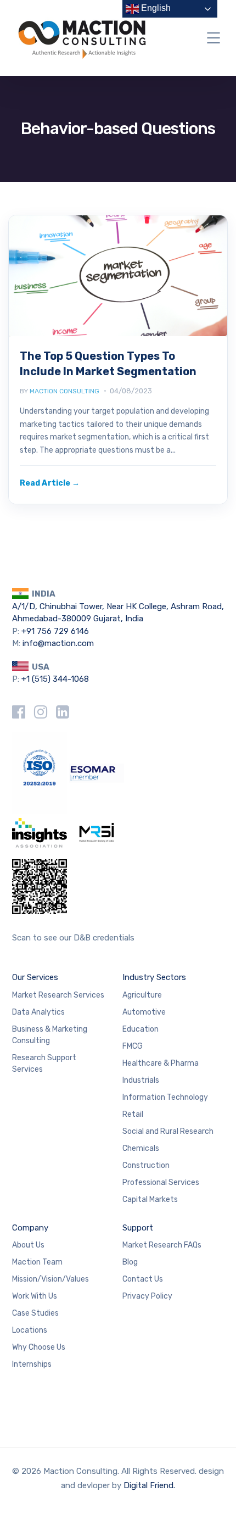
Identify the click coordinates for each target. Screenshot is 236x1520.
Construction (146, 1165)
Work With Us (34, 1296)
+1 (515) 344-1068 (55, 679)
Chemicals (140, 1148)
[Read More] (50, 483)
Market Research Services (58, 995)
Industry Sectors (154, 977)
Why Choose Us (38, 1347)
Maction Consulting (64, 391)
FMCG (132, 1046)
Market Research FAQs (161, 1245)
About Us (28, 1245)
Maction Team (37, 1262)
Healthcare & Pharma (160, 1063)
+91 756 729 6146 (55, 631)
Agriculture (142, 995)
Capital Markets (150, 1199)
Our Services (35, 977)
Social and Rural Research (167, 1131)
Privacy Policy (147, 1296)
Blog (130, 1262)
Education (140, 1029)
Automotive (144, 1012)
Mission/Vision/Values (50, 1279)
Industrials (140, 1080)
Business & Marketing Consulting (49, 1035)
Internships (32, 1364)
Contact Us (142, 1279)
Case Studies (35, 1313)
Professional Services (160, 1182)
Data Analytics (38, 1012)
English (155, 8)
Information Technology (165, 1097)
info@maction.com (58, 643)
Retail (132, 1114)
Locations (29, 1330)
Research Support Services (44, 1063)
